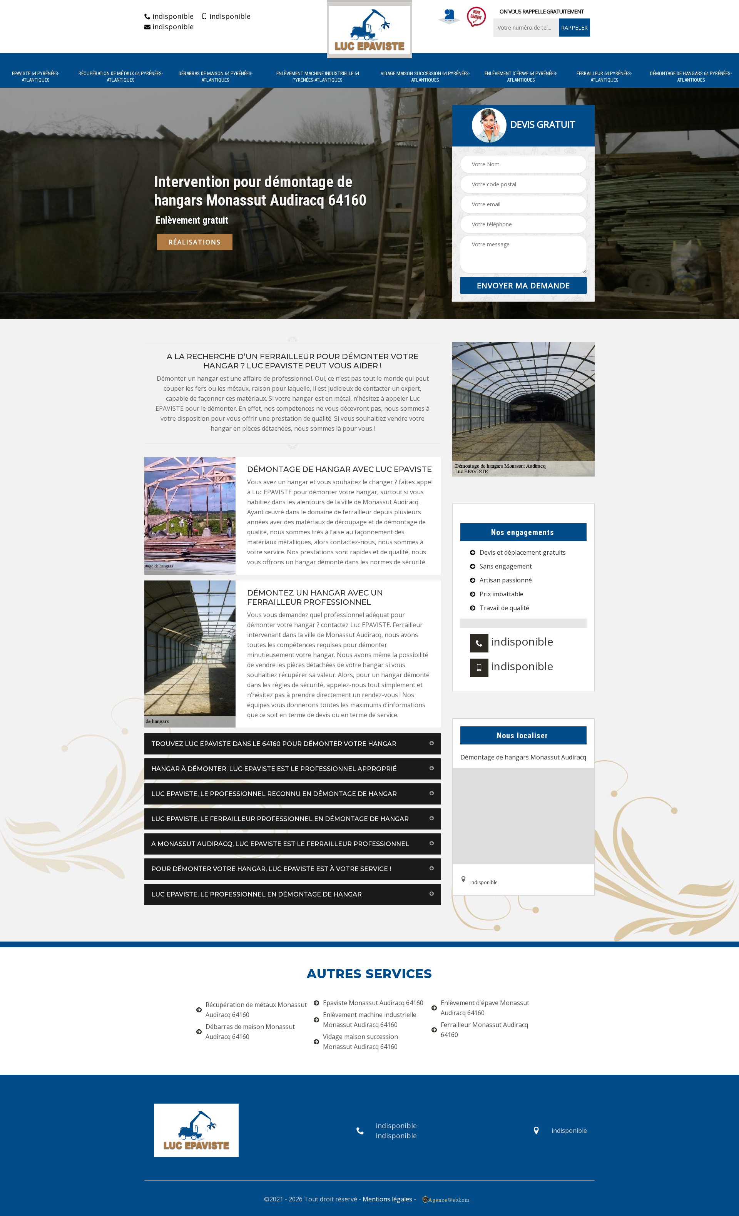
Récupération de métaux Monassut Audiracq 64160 (256, 1009)
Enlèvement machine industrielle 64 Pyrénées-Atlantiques (317, 76)
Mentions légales (387, 1199)
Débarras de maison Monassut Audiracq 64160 (250, 1031)
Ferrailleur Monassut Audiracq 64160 (484, 1029)
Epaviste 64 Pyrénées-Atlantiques (35, 76)
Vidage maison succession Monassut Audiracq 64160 (360, 1041)
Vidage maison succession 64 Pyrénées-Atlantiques (425, 76)
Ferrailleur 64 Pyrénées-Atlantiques (604, 76)
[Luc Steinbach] (369, 29)
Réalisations (195, 242)
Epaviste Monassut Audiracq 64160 (373, 1003)
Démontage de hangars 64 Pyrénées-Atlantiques (691, 76)
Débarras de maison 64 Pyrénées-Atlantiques (215, 76)
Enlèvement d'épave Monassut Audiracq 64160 (485, 1008)
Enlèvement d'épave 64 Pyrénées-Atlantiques (521, 76)
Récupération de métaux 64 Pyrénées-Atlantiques (121, 76)
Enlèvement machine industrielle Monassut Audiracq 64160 (369, 1019)
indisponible (172, 16)
